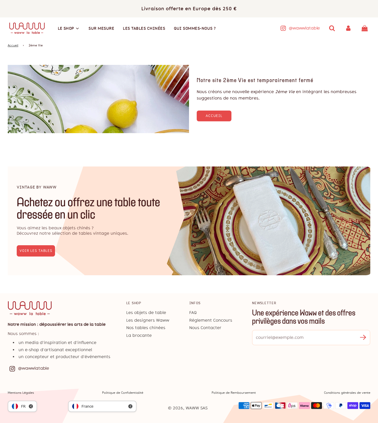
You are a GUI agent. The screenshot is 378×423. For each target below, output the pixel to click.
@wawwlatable (304, 28)
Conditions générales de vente (347, 393)
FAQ (193, 312)
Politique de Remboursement (234, 393)
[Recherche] (332, 28)
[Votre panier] (365, 28)
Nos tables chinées (145, 327)
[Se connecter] (348, 28)
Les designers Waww (147, 320)
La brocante (139, 335)
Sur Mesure (101, 28)
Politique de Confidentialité (122, 393)
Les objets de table (146, 312)
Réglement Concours (210, 320)
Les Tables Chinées (144, 28)
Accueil (13, 45)
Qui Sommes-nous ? (195, 28)
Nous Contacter (205, 327)
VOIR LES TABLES (36, 251)
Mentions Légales (21, 393)
